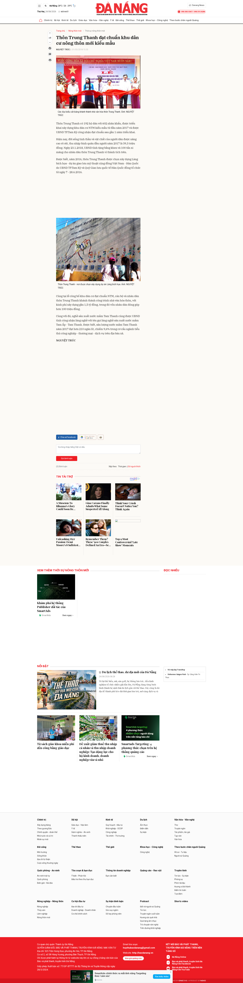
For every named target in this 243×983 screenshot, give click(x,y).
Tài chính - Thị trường (115, 836)
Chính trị (48, 20)
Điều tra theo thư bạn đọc (82, 879)
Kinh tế (65, 20)
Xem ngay (67, 615)
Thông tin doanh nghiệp (118, 870)
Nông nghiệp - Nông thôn (50, 901)
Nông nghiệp (42, 906)
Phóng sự (178, 879)
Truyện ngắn (179, 828)
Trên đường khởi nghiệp (150, 928)
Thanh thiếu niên (78, 836)
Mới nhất (65, 12)
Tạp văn (178, 836)
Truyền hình (180, 870)
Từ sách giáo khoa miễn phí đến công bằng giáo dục (55, 746)
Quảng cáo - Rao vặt (150, 870)
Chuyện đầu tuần (113, 906)
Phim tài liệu (179, 883)
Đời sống (120, 20)
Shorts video (181, 901)
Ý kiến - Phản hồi (78, 876)
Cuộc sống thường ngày (47, 863)
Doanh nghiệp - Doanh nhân (83, 910)
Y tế (112, 20)
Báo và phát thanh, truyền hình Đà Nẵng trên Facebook (187, 962)
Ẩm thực (144, 825)
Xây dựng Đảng (44, 825)
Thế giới (140, 20)
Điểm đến (144, 828)
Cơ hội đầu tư (78, 901)
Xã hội (57, 20)
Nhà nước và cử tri (45, 836)
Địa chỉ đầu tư (77, 906)
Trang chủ (60, 31)
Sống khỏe (42, 856)
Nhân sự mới (42, 839)
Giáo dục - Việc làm (79, 825)
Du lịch (73, 20)
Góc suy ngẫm (112, 910)
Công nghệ (144, 852)
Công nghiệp (111, 832)
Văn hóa (178, 839)
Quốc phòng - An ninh (48, 870)
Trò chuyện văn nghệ (149, 924)
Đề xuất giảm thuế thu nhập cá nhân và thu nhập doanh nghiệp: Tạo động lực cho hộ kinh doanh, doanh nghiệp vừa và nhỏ (98, 752)
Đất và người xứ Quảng (150, 906)
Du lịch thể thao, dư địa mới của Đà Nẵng (129, 672)
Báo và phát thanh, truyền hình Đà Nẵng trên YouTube (187, 968)
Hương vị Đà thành (182, 886)
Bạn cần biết (111, 876)
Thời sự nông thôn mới (95, 31)
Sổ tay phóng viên (114, 914)
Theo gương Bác (44, 828)
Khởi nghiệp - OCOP (114, 828)
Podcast (144, 901)
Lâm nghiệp (42, 914)
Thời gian (122, 466)
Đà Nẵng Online (179, 957)
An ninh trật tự (43, 876)
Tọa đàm (178, 894)
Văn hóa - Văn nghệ (98, 20)
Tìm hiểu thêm (161, 976)
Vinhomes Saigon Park (177, 674)
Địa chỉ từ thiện (43, 859)
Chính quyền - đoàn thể (47, 832)
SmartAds (46, 615)
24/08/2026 (46, 11)
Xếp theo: (113, 466)
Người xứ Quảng (181, 856)
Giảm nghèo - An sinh (80, 832)
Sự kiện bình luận (114, 901)
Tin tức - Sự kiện (181, 876)
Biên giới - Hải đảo (45, 883)
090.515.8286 (199, 12)
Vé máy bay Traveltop (176, 670)
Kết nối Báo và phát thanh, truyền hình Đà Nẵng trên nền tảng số (184, 947)
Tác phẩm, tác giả (182, 832)
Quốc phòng (42, 879)
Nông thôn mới (74, 31)
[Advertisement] (98, 196)
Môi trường (42, 852)
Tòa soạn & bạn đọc (81, 870)
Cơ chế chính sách (79, 914)
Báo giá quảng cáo (133, 958)
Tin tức (143, 910)
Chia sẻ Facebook (68, 437)
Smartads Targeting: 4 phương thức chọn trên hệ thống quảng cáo (139, 748)
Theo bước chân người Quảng (184, 20)
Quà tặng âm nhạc (148, 921)
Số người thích (134, 466)
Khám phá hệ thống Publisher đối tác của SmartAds (51, 607)
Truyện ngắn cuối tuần (150, 914)
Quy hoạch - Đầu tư (114, 825)
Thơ (176, 825)
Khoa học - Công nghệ (157, 20)
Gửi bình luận (66, 458)
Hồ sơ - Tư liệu (180, 852)
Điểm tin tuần (180, 890)
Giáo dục (82, 20)
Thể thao (130, 20)
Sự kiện (143, 832)
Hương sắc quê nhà (148, 917)
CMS (183, 981)
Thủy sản (41, 910)
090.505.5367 (186, 12)
